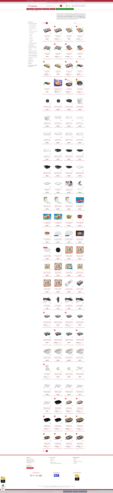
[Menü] (4, 484)
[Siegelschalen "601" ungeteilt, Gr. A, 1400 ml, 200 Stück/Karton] (47, 150)
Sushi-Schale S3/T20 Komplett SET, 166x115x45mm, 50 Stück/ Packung (80, 54)
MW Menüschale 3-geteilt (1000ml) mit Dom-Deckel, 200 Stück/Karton (80, 322)
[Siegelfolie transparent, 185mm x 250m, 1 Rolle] (69, 200)
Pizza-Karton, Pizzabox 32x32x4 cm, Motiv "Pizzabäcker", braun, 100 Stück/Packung (80, 256)
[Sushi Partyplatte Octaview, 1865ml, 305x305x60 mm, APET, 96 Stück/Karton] (80, 83)
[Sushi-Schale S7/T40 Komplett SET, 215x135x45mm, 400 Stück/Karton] (80, 30)
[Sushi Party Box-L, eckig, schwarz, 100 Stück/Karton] (69, 100)
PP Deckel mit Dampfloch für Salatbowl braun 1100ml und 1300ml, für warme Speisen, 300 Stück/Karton (80, 239)
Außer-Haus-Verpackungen (33, 23)
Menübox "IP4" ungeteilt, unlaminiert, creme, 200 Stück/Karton (58, 374)
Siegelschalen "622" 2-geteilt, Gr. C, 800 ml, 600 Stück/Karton (58, 123)
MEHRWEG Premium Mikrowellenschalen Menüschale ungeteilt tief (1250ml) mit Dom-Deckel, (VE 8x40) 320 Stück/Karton (69, 408)
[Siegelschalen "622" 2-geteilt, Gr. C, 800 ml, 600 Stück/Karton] (58, 117)
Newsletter (75, 459)
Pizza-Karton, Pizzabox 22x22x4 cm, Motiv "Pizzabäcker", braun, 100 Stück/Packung (58, 289)
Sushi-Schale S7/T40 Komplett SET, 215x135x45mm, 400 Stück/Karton (80, 36)
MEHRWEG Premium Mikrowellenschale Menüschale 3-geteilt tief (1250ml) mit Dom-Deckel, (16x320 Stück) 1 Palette (58, 444)
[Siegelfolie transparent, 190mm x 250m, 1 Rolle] (58, 200)
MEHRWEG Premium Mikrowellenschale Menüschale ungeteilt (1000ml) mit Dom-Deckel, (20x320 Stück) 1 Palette (69, 426)
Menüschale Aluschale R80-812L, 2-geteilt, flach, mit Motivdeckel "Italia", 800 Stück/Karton (69, 358)
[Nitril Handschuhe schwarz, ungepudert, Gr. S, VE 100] (58, 299)
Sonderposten (31, 58)
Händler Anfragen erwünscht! (78, 461)
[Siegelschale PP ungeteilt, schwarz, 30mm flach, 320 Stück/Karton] (80, 150)
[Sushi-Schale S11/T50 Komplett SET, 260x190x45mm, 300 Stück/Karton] (69, 65)
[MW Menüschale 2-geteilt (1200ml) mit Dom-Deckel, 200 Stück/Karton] (47, 333)
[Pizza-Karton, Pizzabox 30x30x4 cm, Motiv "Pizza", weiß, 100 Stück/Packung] (47, 266)
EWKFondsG (75, 462)
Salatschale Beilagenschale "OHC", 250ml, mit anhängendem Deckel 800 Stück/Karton (47, 239)
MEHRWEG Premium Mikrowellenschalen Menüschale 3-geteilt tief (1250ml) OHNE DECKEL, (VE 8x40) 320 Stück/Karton (47, 426)
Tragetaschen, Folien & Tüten (33, 50)
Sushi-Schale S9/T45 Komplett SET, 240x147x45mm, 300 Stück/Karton (58, 36)
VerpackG (75, 463)
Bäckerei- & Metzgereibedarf (33, 55)
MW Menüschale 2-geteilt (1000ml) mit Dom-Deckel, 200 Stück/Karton (69, 340)
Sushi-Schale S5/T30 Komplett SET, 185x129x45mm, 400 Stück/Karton (58, 54)
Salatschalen (30, 35)
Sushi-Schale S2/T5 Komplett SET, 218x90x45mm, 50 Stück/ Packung (58, 71)
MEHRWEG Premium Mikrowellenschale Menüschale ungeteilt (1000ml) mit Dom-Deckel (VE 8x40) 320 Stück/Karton (80, 426)
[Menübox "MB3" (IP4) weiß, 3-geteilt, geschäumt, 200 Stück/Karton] (47, 368)
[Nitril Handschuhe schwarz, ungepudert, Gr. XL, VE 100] (47, 299)
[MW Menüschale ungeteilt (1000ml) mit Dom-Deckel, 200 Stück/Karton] (58, 316)
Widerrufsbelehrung (53, 462)
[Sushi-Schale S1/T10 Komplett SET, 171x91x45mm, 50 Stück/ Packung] (47, 83)
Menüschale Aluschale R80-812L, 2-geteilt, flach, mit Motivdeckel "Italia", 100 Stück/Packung (80, 358)
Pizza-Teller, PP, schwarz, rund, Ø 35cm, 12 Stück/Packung (58, 256)
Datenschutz (52, 460)
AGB (51, 461)
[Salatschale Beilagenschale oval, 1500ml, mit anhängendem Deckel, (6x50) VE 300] (47, 216)
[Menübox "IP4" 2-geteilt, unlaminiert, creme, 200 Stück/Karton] (69, 368)
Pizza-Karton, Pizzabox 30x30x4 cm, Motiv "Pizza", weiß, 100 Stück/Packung (47, 273)
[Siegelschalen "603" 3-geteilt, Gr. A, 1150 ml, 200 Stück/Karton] (69, 133)
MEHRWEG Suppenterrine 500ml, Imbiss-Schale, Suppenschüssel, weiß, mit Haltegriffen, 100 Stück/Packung (58, 392)
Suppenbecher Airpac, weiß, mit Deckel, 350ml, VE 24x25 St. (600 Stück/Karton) (47, 123)
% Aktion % (30, 63)
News (74, 460)
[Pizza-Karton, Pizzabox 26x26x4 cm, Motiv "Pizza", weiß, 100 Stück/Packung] (80, 266)
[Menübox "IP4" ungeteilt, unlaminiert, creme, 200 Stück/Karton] (58, 368)
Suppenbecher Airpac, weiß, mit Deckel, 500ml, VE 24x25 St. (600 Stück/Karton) (80, 107)
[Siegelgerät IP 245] (80, 183)
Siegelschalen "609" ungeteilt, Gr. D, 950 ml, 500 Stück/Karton (47, 140)
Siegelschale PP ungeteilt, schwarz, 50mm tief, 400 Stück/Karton (58, 156)
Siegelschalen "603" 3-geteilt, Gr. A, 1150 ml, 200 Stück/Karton (69, 140)
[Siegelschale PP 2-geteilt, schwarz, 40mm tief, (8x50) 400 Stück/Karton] (58, 167)
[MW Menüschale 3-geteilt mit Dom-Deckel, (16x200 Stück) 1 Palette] (69, 316)
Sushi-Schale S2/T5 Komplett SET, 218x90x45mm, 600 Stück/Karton (47, 71)
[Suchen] (61, 6)
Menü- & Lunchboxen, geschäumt (33, 31)
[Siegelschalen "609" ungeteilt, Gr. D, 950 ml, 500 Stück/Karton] (47, 133)
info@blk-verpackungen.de (30, 460)
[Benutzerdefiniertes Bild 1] (35, 475)
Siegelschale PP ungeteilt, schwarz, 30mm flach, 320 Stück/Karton (80, 156)
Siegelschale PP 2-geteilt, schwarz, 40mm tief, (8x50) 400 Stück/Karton (58, 173)
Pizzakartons (30, 34)
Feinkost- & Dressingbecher (32, 26)
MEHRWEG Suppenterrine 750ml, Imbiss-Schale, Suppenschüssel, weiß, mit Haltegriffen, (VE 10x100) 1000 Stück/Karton (47, 392)
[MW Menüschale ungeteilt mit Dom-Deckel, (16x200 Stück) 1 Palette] (47, 316)
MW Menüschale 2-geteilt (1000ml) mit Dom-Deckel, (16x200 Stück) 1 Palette (80, 340)
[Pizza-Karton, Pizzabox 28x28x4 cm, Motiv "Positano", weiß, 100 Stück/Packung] (69, 266)
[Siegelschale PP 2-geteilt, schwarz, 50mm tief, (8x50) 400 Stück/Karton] (47, 167)
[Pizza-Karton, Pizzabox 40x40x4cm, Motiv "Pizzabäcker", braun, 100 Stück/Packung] (69, 250)
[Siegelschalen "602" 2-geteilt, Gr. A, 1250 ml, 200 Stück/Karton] (80, 133)
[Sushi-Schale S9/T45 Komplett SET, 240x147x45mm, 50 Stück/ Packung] (47, 30)
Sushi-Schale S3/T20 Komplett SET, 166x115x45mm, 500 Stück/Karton (69, 54)
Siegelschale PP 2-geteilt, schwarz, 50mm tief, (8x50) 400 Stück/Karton (47, 173)
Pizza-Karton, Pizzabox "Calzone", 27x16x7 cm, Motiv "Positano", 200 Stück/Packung (79, 289)
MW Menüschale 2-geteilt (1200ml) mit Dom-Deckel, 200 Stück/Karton (47, 340)
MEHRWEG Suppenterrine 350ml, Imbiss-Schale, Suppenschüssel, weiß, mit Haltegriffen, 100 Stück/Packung (80, 392)
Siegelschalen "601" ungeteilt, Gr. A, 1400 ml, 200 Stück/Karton (47, 156)
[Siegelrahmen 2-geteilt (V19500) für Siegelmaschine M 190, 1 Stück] (58, 183)
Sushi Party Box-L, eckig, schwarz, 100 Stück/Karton (69, 107)
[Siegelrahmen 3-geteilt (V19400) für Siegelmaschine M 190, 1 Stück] (47, 183)
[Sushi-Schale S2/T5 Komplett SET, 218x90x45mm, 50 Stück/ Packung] (58, 65)
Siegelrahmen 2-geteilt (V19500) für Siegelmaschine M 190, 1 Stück (58, 190)
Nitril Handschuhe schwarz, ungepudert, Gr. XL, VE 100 (47, 306)
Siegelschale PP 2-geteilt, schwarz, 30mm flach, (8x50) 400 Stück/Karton (69, 173)
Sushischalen (30, 41)
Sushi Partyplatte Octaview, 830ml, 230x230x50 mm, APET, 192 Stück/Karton (69, 89)
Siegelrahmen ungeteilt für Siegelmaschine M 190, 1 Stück (80, 173)
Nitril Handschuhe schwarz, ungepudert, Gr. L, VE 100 (80, 306)
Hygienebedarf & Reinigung (33, 52)
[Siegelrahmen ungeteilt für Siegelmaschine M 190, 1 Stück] (80, 167)
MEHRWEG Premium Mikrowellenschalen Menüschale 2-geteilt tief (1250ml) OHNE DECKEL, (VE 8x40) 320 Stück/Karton (58, 426)
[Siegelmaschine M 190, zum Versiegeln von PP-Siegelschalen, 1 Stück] (69, 183)
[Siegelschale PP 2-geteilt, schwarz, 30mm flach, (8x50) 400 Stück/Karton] (69, 167)
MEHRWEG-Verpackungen (32, 46)
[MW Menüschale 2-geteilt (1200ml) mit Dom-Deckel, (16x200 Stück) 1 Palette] (58, 333)
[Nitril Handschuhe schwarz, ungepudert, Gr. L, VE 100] (80, 299)
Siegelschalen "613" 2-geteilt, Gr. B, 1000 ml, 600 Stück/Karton (80, 123)
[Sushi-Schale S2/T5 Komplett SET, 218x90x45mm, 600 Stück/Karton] (47, 65)
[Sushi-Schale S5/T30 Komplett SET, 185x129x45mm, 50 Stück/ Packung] (47, 47)
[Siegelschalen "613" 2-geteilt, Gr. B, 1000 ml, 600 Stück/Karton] (80, 117)
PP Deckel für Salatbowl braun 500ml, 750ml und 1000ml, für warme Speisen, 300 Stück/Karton (47, 256)
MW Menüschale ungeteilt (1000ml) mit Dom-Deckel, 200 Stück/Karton (58, 322)
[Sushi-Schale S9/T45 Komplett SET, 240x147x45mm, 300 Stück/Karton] (58, 30)
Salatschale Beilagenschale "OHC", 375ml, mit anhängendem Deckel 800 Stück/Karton (80, 223)
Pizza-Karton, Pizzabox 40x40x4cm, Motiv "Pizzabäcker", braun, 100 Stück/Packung (69, 256)
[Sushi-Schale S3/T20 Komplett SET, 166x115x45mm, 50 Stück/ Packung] (80, 47)
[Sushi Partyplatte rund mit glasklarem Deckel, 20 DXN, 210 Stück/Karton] (58, 83)
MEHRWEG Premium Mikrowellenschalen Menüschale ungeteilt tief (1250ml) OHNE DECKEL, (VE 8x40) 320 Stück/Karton (58, 408)
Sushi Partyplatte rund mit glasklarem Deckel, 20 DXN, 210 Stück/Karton (58, 89)
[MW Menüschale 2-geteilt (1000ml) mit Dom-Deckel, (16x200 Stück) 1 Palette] (80, 333)
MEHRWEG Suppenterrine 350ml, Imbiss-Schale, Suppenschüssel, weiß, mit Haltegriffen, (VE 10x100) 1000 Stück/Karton (47, 408)
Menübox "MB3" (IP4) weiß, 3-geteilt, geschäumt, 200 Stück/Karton (47, 374)
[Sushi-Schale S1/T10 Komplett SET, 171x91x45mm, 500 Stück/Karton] (80, 65)
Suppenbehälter (31, 40)
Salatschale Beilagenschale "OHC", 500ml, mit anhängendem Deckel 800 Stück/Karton (69, 223)
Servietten (30, 49)
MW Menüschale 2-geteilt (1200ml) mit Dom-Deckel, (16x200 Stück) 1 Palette (58, 340)
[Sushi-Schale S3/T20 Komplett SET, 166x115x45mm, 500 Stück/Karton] (69, 47)
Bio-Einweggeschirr (31, 44)
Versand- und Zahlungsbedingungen (55, 463)
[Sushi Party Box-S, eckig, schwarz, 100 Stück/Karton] (47, 100)
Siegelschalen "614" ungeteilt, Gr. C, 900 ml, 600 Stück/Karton (69, 123)
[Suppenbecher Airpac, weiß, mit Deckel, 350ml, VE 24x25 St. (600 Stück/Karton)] (47, 117)
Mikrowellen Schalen (31, 32)
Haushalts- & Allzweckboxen (32, 28)
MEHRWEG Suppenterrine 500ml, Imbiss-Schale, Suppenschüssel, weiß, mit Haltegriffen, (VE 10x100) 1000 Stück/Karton (69, 392)
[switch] (3, 489)
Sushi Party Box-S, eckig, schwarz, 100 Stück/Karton (47, 107)
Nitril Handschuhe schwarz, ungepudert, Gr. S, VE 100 (58, 306)
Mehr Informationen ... (50, 491)
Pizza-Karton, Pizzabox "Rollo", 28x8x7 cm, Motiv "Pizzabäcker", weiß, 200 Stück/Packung (69, 289)
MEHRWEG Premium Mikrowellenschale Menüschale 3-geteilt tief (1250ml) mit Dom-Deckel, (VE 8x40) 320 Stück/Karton (47, 444)
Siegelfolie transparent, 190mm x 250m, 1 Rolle (58, 206)
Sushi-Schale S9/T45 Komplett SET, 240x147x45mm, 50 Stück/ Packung (47, 36)
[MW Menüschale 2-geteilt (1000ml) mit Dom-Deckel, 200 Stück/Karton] (69, 333)
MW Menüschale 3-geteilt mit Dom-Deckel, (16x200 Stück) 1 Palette (69, 322)
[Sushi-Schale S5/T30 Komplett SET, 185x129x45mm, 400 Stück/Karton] (58, 47)
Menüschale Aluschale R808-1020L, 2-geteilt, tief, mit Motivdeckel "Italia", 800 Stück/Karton (47, 358)
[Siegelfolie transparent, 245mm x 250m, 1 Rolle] (47, 200)
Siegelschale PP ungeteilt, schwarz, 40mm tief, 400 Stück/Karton (69, 156)
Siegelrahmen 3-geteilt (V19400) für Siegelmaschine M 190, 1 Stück (47, 190)
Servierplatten (31, 37)
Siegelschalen (31, 38)
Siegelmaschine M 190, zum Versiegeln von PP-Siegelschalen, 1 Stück (69, 190)
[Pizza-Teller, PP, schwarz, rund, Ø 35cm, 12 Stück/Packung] (58, 250)
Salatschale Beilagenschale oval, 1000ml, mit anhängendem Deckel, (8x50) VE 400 (58, 223)
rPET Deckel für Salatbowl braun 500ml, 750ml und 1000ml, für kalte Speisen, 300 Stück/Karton (58, 239)
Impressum (52, 459)
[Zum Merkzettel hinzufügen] (50, 33)
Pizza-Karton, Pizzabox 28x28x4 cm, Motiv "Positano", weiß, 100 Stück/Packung (69, 273)
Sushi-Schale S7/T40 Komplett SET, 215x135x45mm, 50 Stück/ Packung (69, 36)
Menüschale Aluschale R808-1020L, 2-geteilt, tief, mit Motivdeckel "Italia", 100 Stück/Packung (58, 358)
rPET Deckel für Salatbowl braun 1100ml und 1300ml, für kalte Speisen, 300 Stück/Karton (69, 239)
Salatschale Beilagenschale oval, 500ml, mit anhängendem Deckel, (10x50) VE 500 (80, 206)
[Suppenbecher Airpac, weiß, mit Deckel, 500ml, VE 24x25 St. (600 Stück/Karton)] (80, 100)
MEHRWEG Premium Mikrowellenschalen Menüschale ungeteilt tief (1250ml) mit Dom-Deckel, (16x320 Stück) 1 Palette (80, 408)
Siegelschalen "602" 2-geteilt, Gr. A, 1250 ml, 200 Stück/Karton (80, 140)
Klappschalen (30, 29)
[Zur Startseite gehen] (32, 6)
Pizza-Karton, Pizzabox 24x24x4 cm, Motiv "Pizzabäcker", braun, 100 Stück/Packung (47, 289)
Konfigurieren (75, 491)
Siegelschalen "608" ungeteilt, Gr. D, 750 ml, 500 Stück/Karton (58, 140)
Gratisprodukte (30, 60)
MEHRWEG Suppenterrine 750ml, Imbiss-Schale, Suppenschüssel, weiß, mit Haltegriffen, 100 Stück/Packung (80, 374)
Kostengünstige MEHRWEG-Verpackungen (32, 66)
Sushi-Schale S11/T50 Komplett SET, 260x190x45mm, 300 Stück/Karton (69, 71)
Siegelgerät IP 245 (80, 189)
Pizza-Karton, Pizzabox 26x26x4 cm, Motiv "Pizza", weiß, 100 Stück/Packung (80, 273)
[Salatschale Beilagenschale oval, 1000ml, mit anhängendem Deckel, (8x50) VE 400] (58, 216)
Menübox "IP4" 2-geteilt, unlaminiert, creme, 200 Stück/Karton (69, 374)
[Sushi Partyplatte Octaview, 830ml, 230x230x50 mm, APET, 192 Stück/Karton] (69, 83)
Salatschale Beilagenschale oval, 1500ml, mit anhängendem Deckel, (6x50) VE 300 (47, 223)
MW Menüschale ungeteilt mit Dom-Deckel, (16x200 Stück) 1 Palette (47, 322)
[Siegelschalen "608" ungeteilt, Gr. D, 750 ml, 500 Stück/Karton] (58, 133)
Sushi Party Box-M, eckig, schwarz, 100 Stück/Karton (58, 107)
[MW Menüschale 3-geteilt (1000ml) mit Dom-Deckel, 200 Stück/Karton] (80, 316)
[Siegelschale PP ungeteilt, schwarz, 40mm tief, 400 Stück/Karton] (69, 150)
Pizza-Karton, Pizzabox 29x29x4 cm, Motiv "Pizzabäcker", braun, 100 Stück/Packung (58, 273)
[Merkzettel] (73, 6)
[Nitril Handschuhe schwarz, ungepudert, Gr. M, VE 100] (69, 299)
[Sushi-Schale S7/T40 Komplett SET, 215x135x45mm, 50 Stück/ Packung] (69, 30)
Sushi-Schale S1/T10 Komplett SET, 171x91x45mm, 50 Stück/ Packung (47, 89)
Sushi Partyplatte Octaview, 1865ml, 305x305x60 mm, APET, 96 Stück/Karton (80, 89)
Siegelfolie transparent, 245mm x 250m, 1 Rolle (47, 206)
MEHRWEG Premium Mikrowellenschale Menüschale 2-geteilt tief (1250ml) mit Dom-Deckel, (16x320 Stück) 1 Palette (80, 444)
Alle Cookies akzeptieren (82, 491)
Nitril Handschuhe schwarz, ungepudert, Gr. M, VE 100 (69, 306)
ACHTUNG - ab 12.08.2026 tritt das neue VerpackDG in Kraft (57, 2)
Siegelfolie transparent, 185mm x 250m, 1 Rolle (69, 206)
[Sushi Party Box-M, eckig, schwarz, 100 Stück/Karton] (58, 100)
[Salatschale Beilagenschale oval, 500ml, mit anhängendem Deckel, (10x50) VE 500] (80, 200)
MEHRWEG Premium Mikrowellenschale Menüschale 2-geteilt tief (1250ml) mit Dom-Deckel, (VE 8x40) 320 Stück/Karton (69, 444)
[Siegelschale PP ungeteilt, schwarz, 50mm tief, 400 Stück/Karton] (58, 150)
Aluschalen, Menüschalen (32, 25)
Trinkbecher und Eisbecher (33, 47)
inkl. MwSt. (68, 6)
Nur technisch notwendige (68, 491)
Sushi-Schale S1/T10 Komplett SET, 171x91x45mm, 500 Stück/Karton (80, 71)
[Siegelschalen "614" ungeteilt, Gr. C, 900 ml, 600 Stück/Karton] (69, 117)
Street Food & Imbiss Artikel (33, 43)
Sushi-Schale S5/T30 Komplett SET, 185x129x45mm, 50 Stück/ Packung (47, 54)
